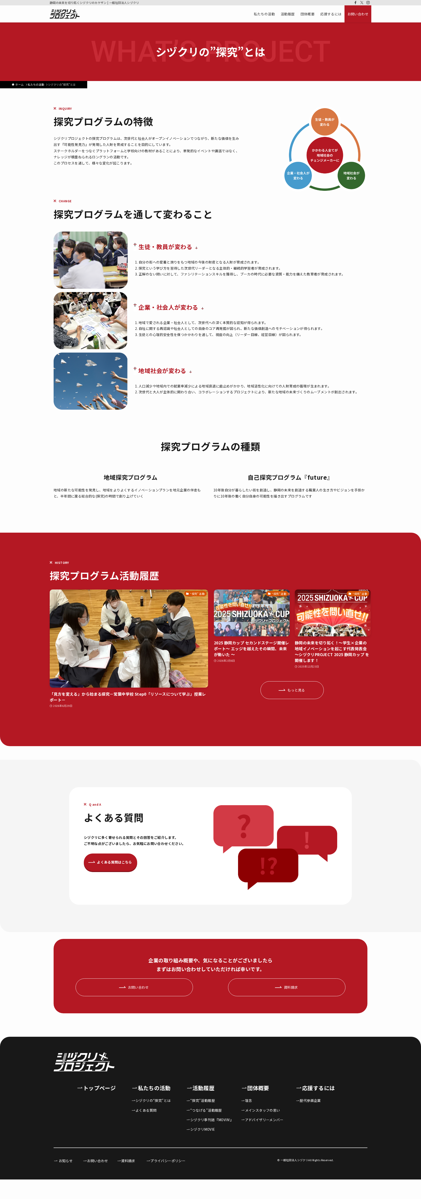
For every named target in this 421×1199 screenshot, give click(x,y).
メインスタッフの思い (262, 1110)
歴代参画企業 (310, 1100)
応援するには (318, 1088)
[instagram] (368, 2)
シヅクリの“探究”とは (153, 1100)
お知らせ (65, 1160)
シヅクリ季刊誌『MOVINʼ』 (212, 1119)
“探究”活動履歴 (202, 1100)
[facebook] (355, 2)
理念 (248, 1100)
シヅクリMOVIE (202, 1129)
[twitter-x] (362, 2)
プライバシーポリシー (167, 1160)
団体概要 (258, 1088)
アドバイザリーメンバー (264, 1119)
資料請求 (128, 1160)
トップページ (99, 1088)
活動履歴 (203, 1088)
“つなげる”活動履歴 (206, 1110)
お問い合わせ (97, 1160)
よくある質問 (145, 1110)
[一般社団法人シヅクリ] (65, 14)
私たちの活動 (154, 1088)
